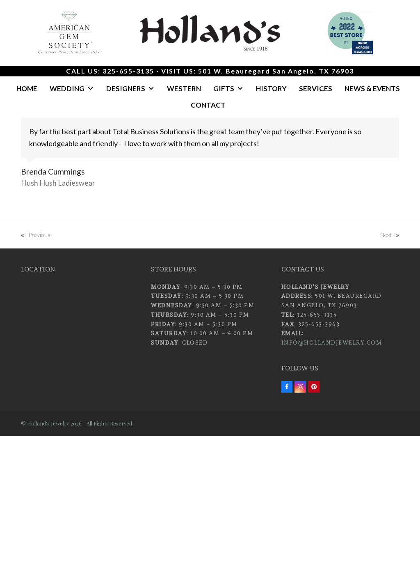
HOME (26, 88)
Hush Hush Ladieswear (58, 182)
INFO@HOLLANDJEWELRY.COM (331, 342)
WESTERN (184, 88)
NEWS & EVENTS (372, 88)
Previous (35, 235)
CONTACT (208, 105)
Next (386, 235)
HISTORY (271, 88)
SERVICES (315, 88)
